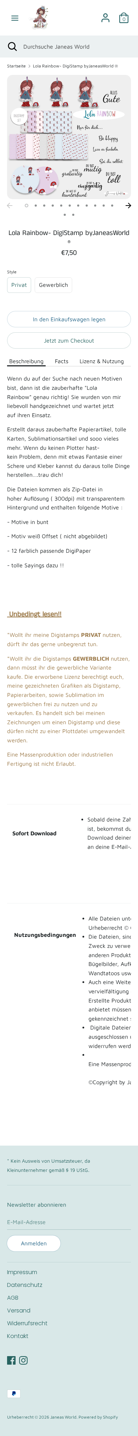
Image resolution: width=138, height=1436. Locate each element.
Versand (18, 1310)
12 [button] (65, 215)
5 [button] (61, 205)
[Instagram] (23, 1359)
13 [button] (73, 215)
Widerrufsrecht (27, 1323)
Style (12, 271)
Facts (61, 361)
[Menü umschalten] (15, 17)
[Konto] (105, 15)
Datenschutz (24, 1285)
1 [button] (26, 205)
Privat (19, 285)
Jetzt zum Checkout (69, 340)
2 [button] (36, 205)
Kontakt (17, 1336)
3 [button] (44, 205)
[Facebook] (11, 1359)
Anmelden (34, 1243)
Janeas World (63, 1417)
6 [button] (70, 205)
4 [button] (53, 205)
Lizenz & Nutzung (102, 361)
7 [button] (78, 205)
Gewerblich (53, 285)
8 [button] (87, 205)
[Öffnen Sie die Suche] (11, 46)
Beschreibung (26, 361)
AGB (12, 1298)
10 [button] (104, 205)
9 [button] (95, 205)
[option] (69, 137)
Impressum (22, 1272)
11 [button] (112, 205)
